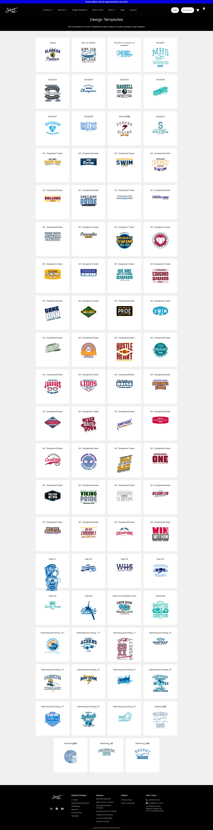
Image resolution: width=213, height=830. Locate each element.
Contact (133, 10)
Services (61, 10)
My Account (187, 10)
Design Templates (79, 10)
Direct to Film (97, 10)
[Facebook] (62, 809)
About (111, 10)
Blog (122, 10)
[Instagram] (51, 809)
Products (47, 10)
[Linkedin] (57, 809)
